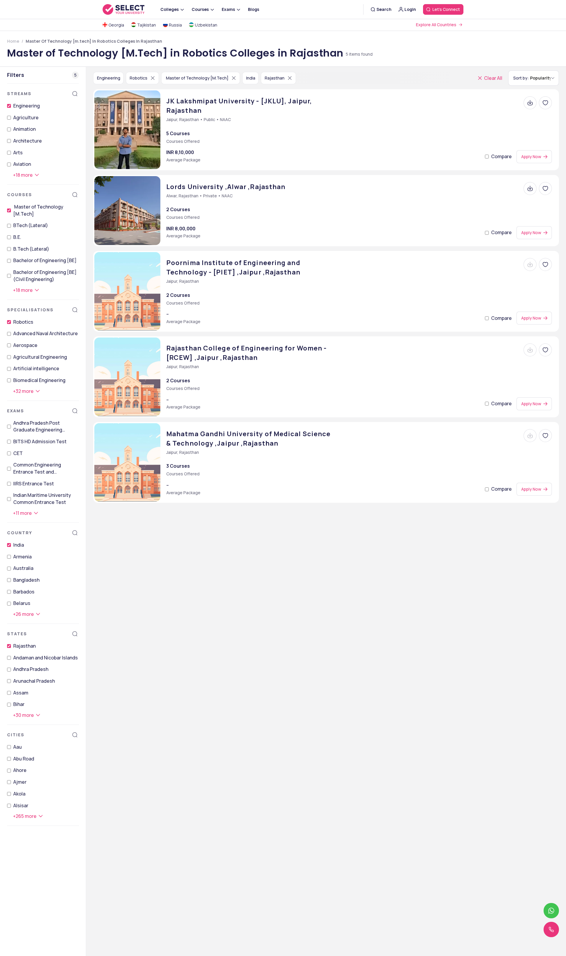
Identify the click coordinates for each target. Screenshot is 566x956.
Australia (23, 568)
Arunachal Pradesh (34, 681)
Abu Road (23, 758)
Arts (18, 152)
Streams (19, 93)
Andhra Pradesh (30, 669)
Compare (501, 156)
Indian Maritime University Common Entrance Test (42, 499)
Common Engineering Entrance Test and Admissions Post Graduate (43, 469)
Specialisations (30, 309)
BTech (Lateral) (30, 225)
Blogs (253, 9)
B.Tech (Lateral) (31, 249)
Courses (19, 194)
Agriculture (26, 117)
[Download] (530, 102)
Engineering (26, 105)
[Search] (75, 94)
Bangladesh (26, 580)
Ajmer (20, 782)
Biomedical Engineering (39, 380)
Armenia (22, 556)
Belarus (21, 603)
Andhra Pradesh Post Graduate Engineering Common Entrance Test (39, 427)
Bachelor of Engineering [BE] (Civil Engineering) (45, 275)
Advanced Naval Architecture (45, 333)
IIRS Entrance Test (33, 483)
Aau (17, 747)
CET (18, 453)
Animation (24, 129)
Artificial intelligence (36, 368)
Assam (20, 692)
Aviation (22, 164)
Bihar (18, 704)
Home (13, 41)
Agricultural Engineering (40, 357)
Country (19, 532)
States (17, 633)
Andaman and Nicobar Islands (45, 657)
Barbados (23, 591)
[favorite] (545, 102)
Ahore (20, 770)
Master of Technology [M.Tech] (38, 210)
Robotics (23, 322)
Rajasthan (24, 646)
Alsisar (20, 805)
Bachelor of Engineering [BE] (45, 260)
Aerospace (25, 345)
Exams (15, 411)
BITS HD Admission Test (40, 441)
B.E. (17, 237)
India (18, 545)
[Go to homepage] (130, 9)
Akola (19, 793)
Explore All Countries (436, 24)
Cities (15, 734)
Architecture (27, 141)
